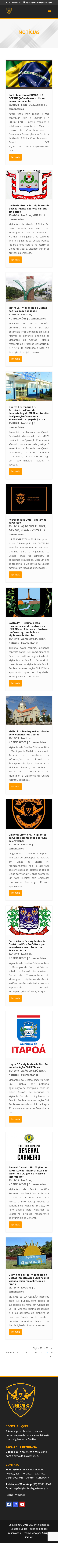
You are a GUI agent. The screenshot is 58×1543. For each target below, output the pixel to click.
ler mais (15, 157)
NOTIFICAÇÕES (17, 318)
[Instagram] (15, 1504)
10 (26, 1352)
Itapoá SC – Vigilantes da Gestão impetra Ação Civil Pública (28, 1066)
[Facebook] (9, 1504)
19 (41, 1352)
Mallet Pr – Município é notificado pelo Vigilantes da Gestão (29, 733)
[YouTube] (22, 1504)
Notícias (38, 105)
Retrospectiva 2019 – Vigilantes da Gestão (27, 521)
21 (52, 1352)
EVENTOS (26, 105)
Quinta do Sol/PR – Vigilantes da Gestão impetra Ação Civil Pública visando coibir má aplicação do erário (29, 1279)
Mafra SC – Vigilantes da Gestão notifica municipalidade (28, 309)
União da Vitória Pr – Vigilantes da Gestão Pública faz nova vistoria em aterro (29, 208)
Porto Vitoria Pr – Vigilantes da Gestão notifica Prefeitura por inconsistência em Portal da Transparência (27, 945)
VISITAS (37, 215)
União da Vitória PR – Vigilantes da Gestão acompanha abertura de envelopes (28, 838)
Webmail (20, 1494)
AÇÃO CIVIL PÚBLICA (33, 526)
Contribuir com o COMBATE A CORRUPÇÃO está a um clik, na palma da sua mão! (27, 98)
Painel (9, 1494)
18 (36, 1352)
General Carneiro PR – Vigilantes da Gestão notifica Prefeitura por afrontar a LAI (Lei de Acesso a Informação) (28, 1172)
